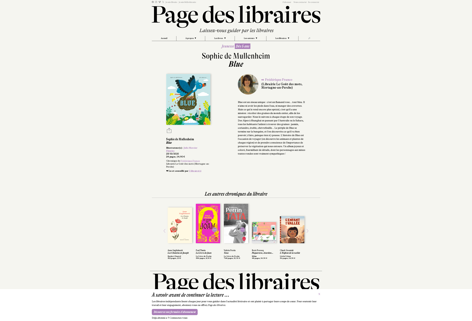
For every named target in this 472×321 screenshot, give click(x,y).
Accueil (164, 38)
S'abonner (287, 2)
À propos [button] (189, 38)
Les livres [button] (218, 38)
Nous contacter (300, 2)
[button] (164, 231)
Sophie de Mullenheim (236, 55)
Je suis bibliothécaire (187, 2)
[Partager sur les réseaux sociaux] (169, 131)
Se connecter (313, 2)
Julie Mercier (191, 148)
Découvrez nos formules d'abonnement (175, 312)
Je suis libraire (171, 2)
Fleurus (170, 151)
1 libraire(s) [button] (195, 171)
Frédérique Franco (190, 161)
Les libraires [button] (281, 38)
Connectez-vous (178, 317)
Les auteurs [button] (249, 38)
